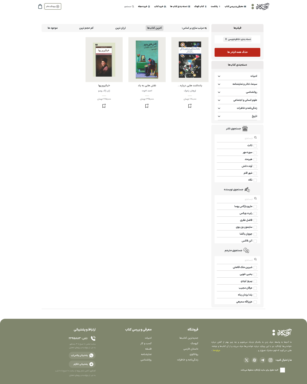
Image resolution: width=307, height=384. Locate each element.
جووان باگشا (246, 234)
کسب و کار (146, 343)
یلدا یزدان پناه (245, 295)
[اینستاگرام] (271, 360)
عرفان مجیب (245, 288)
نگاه (250, 180)
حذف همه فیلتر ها (237, 52)
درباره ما (216, 350)
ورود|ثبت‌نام (50, 6)
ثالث (249, 145)
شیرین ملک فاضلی (242, 267)
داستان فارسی (190, 349)
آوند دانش (247, 166)
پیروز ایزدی (246, 281)
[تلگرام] (263, 360)
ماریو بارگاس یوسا (243, 206)
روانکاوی (194, 354)
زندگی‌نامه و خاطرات (187, 360)
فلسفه (148, 349)
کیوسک (194, 343)
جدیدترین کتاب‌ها (188, 338)
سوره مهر (247, 152)
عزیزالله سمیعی (244, 302)
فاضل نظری (246, 220)
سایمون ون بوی (244, 227)
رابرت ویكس (246, 213)
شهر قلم (248, 173)
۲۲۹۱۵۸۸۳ (75, 338)
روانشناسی (146, 360)
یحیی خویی (246, 274)
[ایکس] (247, 360)
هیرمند (248, 159)
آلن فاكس (247, 241)
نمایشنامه (146, 354)
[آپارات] (255, 360)
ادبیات (148, 338)
